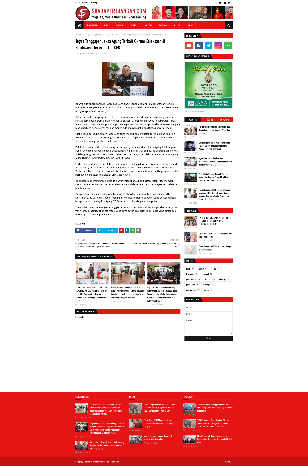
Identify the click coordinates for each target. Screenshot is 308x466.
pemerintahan (193, 279)
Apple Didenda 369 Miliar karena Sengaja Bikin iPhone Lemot (215, 248)
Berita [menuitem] (177, 25)
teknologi (207, 284)
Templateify (87, 461)
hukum (203, 268)
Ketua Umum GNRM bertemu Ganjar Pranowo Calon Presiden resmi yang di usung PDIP (159, 423)
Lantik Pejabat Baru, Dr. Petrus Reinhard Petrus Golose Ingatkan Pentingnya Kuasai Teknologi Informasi (215, 145)
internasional (192, 289)
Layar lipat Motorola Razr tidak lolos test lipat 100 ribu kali (215, 235)
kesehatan (191, 274)
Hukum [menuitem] (148, 25)
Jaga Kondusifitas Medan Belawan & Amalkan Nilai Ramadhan (158, 437)
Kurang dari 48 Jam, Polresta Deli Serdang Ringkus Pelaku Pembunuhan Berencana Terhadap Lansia (107, 445)
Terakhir (208, 119)
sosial (215, 268)
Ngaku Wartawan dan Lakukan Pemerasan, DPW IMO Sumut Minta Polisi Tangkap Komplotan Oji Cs (215, 161)
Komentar (224, 119)
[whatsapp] (228, 45)
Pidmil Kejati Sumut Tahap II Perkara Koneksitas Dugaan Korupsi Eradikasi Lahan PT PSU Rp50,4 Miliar (214, 177)
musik (207, 289)
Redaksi (85, 2)
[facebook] (225, 2)
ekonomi (209, 279)
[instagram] (218, 45)
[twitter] (229, 2)
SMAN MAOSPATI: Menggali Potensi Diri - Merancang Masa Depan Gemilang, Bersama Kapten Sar (215, 407)
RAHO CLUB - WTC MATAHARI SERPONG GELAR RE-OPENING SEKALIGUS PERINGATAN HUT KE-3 (214, 221)
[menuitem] (79, 25)
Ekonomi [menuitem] (163, 25)
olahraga (224, 279)
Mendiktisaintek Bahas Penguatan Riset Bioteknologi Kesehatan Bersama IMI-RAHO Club (214, 439)
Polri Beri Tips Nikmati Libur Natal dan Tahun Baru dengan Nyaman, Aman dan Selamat (214, 130)
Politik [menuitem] (134, 25)
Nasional (207, 274)
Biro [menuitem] (106, 25)
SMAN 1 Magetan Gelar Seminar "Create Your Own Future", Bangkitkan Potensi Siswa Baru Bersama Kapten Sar (159, 407)
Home (77, 2)
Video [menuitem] (190, 25)
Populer (193, 119)
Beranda (79, 34)
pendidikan (192, 284)
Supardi (81, 53)
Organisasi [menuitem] (91, 25)
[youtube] (220, 2)
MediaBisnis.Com (112, 461)
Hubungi (94, 2)
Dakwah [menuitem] (120, 25)
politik (190, 268)
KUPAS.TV (229, 461)
